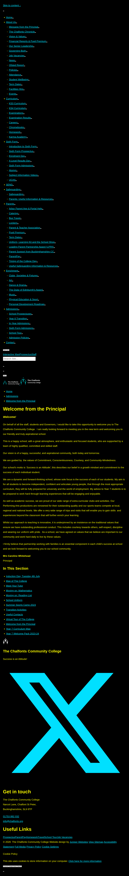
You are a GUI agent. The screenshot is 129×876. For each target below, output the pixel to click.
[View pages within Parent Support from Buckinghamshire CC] (54, 252)
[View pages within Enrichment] (18, 271)
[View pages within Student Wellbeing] (29, 80)
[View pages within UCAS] (16, 180)
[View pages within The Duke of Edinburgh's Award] (43, 290)
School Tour (50, 837)
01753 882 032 (11, 816)
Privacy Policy (33, 846)
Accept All (6, 866)
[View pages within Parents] (14, 204)
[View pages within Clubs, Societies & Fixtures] (38, 276)
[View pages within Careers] (18, 123)
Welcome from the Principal (20, 401)
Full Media (20, 846)
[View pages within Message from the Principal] (38, 27)
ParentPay (20, 837)
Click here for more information (85, 861)
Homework (32, 837)
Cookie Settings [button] (50, 846)
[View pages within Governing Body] (26, 51)
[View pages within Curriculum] (18, 99)
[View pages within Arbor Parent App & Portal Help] (42, 209)
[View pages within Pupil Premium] (25, 233)
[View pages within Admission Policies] (29, 338)
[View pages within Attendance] (21, 75)
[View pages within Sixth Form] (18, 142)
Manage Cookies (12, 866)
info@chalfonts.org (13, 821)
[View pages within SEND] (13, 185)
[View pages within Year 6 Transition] (27, 319)
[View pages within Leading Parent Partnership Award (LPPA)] (54, 247)
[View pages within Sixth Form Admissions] (34, 166)
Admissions (12, 396)
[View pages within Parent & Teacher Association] (40, 228)
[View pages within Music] (15, 295)
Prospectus (9, 837)
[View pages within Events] (16, 94)
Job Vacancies (64, 837)
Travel (41, 837)
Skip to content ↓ (12, 5)
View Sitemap (96, 842)
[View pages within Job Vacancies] (25, 56)
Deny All (19, 866)
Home (9, 391)
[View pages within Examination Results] (31, 118)
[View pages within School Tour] (22, 333)
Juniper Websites (79, 842)
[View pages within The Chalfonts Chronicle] (35, 32)
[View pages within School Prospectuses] (32, 314)
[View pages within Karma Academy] (27, 137)
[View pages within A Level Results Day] (31, 161)
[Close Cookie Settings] (3, 871)
